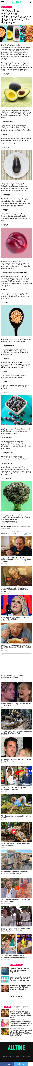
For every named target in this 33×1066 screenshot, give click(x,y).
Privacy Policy (7, 1056)
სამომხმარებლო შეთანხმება (21, 1056)
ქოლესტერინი (6, 528)
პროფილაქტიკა (25, 526)
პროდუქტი (16, 526)
